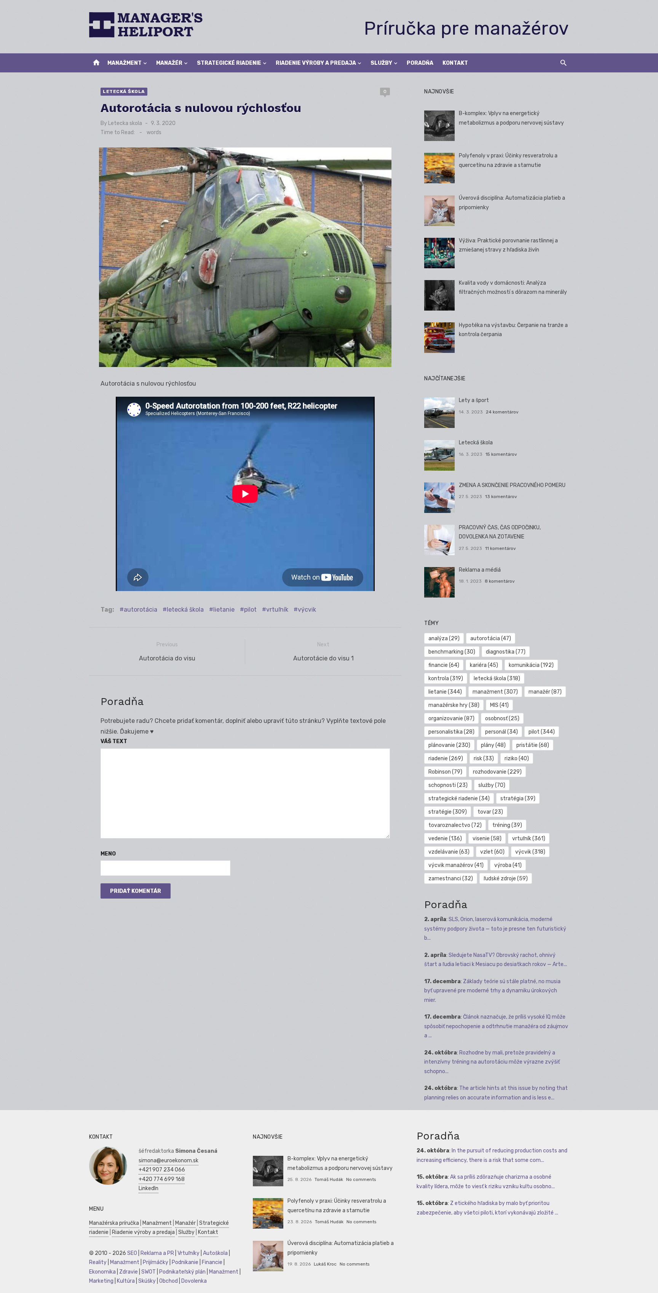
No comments (361, 1179)
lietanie (224, 609)
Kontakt (455, 63)
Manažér (169, 63)
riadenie (445, 758)
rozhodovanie (497, 772)
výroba (508, 865)
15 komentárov (501, 454)
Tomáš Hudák (329, 1179)
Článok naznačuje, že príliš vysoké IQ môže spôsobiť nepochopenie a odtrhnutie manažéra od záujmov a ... (496, 1026)
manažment (495, 692)
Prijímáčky (155, 1262)
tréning (507, 825)
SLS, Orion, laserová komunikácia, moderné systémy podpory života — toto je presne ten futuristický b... (495, 928)
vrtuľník (277, 609)
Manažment (124, 63)
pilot (250, 609)
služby (491, 785)
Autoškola (215, 1253)
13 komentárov (501, 496)
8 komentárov (500, 581)
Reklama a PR (157, 1253)
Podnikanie (185, 1262)
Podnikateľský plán (182, 1272)
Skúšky (147, 1281)
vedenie (445, 838)
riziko (517, 758)
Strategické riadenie (229, 63)
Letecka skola (125, 123)
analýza (444, 638)
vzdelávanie (449, 852)
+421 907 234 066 (162, 1169)
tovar (490, 812)
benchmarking (451, 652)
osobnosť (502, 718)
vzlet (492, 852)
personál (501, 732)
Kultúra (126, 1281)
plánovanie (449, 745)
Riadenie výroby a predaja (316, 63)
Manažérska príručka (114, 1223)
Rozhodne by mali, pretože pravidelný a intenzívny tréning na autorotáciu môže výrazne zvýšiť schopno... (492, 1062)
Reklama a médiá (480, 570)
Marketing (101, 1281)
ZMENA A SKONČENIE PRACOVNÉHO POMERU (512, 485)
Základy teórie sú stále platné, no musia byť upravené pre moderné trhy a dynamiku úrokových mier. (492, 990)
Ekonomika (102, 1272)
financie (443, 665)
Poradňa (420, 63)
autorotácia (140, 609)
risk (484, 758)
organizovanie (451, 718)
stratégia (517, 798)
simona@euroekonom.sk (168, 1160)
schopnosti (448, 785)
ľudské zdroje (506, 878)
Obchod (168, 1281)
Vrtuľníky (188, 1253)
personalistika (451, 732)
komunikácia (531, 665)
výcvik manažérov (456, 865)
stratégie (447, 812)
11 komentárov (500, 548)
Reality (98, 1262)
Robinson (445, 772)
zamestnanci (450, 878)
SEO (132, 1253)
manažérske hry (453, 705)
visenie (487, 838)
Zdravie (128, 1272)
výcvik (307, 609)
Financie (212, 1262)
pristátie (532, 745)
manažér (545, 692)
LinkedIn (148, 1188)
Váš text (114, 741)
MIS (499, 705)
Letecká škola (124, 91)
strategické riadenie (459, 798)
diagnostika (505, 652)
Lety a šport (474, 400)
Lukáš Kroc (325, 1264)
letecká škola (185, 609)
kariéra (484, 665)
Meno (108, 854)
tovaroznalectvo (455, 825)
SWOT (148, 1272)
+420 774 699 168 (162, 1179)
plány (493, 745)
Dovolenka (194, 1281)
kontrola (445, 678)
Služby (381, 63)
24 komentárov (502, 412)
